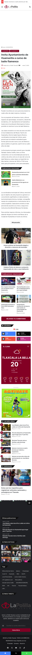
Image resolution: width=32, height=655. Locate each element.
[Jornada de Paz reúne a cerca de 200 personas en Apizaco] (6, 553)
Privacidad (10, 643)
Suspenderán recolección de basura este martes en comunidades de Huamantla (23, 308)
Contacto (16, 643)
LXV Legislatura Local (7, 579)
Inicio (3, 47)
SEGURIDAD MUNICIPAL (22, 582)
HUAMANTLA (14, 51)
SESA (3, 585)
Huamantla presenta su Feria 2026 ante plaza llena (8, 306)
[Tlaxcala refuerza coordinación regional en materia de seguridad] (16, 553)
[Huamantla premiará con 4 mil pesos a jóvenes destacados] (6, 174)
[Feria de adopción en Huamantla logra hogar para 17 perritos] (6, 435)
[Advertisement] (16, 28)
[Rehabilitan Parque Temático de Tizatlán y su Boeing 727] (26, 553)
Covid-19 (4, 574)
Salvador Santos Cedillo (8, 582)
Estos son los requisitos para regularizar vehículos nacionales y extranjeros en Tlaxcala (13, 490)
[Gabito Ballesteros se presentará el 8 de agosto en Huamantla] (6, 182)
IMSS (18, 574)
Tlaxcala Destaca (22, 585)
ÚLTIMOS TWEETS (8, 594)
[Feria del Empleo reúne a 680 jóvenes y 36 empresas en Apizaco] (26, 547)
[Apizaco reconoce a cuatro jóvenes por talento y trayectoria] (6, 450)
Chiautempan (25, 571)
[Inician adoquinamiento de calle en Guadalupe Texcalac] (16, 547)
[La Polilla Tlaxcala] (11, 7)
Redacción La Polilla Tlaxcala (10, 65)
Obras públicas (18, 579)
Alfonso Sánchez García (8, 571)
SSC (8, 585)
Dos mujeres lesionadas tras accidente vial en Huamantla (8, 288)
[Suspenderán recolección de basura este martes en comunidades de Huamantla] (24, 299)
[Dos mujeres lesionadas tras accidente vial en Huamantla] (8, 281)
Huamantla (16, 222)
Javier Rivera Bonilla (7, 576)
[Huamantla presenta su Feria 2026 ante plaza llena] (8, 299)
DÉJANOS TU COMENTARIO (16, 319)
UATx (3, 588)
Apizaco (18, 571)
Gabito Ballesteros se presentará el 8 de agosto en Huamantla (20, 182)
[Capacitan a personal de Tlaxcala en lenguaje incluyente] (6, 559)
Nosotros (22, 643)
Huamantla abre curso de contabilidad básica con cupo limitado (23, 288)
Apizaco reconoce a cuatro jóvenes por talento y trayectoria (20, 449)
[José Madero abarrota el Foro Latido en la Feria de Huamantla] (6, 427)
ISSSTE (23, 574)
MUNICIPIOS (9, 47)
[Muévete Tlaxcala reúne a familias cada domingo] (6, 443)
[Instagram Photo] (6, 506)
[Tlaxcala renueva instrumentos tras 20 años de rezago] (26, 559)
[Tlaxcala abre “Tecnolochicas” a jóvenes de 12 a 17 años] (6, 547)
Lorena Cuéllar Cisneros (20, 576)
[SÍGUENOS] (29, 503)
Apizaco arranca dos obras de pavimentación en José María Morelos (20, 458)
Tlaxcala (14, 585)
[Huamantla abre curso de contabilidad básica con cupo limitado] (24, 281)
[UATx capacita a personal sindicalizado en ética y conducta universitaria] (16, 559)
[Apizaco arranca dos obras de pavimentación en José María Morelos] (6, 459)
